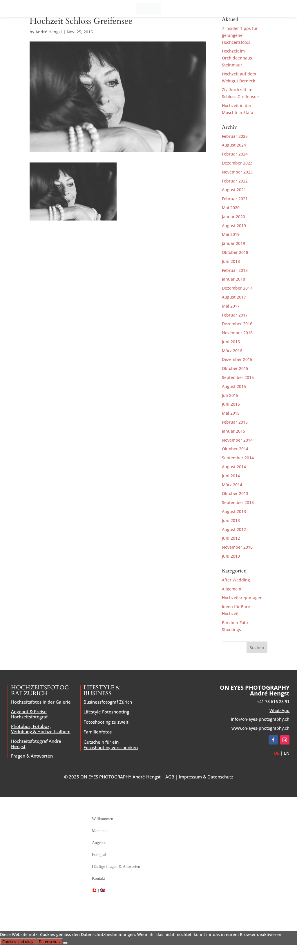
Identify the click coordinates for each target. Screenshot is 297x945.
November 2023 (237, 172)
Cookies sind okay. (18, 941)
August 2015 (234, 386)
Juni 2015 (231, 404)
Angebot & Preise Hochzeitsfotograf (29, 714)
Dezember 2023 (237, 163)
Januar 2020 (233, 216)
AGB (169, 777)
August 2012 (234, 529)
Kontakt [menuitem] (98, 878)
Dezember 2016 (237, 323)
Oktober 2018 (235, 252)
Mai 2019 (231, 234)
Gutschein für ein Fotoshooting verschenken (111, 745)
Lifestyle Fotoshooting (106, 712)
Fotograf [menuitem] (99, 854)
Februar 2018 (235, 270)
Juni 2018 (231, 261)
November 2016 (237, 332)
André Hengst (48, 32)
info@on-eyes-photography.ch (260, 719)
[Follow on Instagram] (284, 740)
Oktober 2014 (235, 448)
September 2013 (238, 502)
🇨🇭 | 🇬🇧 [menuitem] (98, 890)
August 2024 (234, 145)
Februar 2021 (235, 198)
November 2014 (237, 440)
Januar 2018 (233, 279)
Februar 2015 (235, 422)
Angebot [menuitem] (99, 843)
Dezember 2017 (237, 288)
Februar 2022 (235, 181)
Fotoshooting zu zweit (106, 722)
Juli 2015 (230, 395)
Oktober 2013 (235, 493)
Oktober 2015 (235, 368)
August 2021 (234, 189)
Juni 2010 (231, 556)
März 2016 (232, 350)
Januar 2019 (233, 243)
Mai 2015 (231, 413)
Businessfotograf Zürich (108, 702)
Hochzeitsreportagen (242, 597)
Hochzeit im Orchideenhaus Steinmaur (237, 58)
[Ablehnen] (65, 943)
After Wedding (236, 580)
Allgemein (231, 589)
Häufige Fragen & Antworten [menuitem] (116, 866)
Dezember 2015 (237, 359)
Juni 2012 (231, 538)
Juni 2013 (231, 520)
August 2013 (234, 511)
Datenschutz (50, 941)
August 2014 (234, 466)
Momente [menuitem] (99, 831)
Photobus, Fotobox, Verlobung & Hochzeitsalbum (40, 728)
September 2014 (238, 457)
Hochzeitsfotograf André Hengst (36, 743)
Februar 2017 (235, 315)
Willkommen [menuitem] (102, 819)
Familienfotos (98, 732)
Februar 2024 (235, 154)
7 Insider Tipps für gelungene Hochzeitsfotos (240, 35)
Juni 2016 (231, 341)
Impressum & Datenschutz (206, 777)
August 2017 (234, 297)
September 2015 (238, 377)
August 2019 (234, 225)
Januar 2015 (233, 431)
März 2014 (232, 484)
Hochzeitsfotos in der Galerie (41, 702)
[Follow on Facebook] (273, 740)
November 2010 (237, 547)
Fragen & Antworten (32, 756)
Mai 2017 (231, 306)
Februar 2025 (235, 136)
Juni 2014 (231, 475)
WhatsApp (279, 710)
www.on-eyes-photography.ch (260, 728)
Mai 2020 (231, 207)
